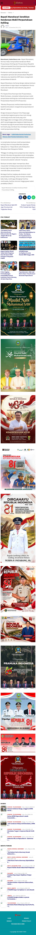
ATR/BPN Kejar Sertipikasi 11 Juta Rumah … (20, 890)
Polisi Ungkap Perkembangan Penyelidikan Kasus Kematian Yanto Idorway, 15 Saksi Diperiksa (9, 275)
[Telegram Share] (29, 197)
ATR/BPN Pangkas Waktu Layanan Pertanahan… (18, 898)
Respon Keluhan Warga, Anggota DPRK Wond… (20, 809)
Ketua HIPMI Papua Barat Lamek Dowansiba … (17, 817)
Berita (9, 857)
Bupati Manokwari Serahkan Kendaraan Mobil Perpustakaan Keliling (14, 189)
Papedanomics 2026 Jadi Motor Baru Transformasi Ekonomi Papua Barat (27, 273)
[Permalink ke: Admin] (3, 26)
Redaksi (26, 918)
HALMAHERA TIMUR (16, 866)
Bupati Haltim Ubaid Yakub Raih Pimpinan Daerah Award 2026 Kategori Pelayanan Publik (7, 254)
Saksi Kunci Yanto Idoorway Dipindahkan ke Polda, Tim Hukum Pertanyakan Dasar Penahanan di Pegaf (27, 234)
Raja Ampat (10, 873)
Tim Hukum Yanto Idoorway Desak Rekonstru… (18, 853)
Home (9, 918)
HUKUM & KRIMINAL (12, 849)
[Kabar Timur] (18, 3)
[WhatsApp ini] (33, 197)
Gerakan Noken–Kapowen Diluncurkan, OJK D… (20, 883)
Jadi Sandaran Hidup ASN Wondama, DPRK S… (21, 824)
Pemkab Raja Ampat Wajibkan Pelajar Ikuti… (19, 876)
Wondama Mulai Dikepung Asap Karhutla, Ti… (20, 905)
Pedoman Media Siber (17, 924)
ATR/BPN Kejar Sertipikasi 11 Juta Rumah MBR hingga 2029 (26, 253)
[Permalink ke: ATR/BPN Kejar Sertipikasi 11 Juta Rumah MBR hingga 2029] (27, 245)
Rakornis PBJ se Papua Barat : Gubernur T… (20, 839)
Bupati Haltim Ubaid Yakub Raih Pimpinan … (20, 868)
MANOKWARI (21, 849)
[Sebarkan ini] (20, 197)
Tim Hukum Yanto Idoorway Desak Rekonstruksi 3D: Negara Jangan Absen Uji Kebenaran (8, 234)
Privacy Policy (26, 921)
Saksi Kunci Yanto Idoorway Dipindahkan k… (20, 861)
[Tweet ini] (25, 197)
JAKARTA (14, 888)
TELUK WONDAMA (17, 807)
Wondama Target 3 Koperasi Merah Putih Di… (20, 832)
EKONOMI (9, 807)
